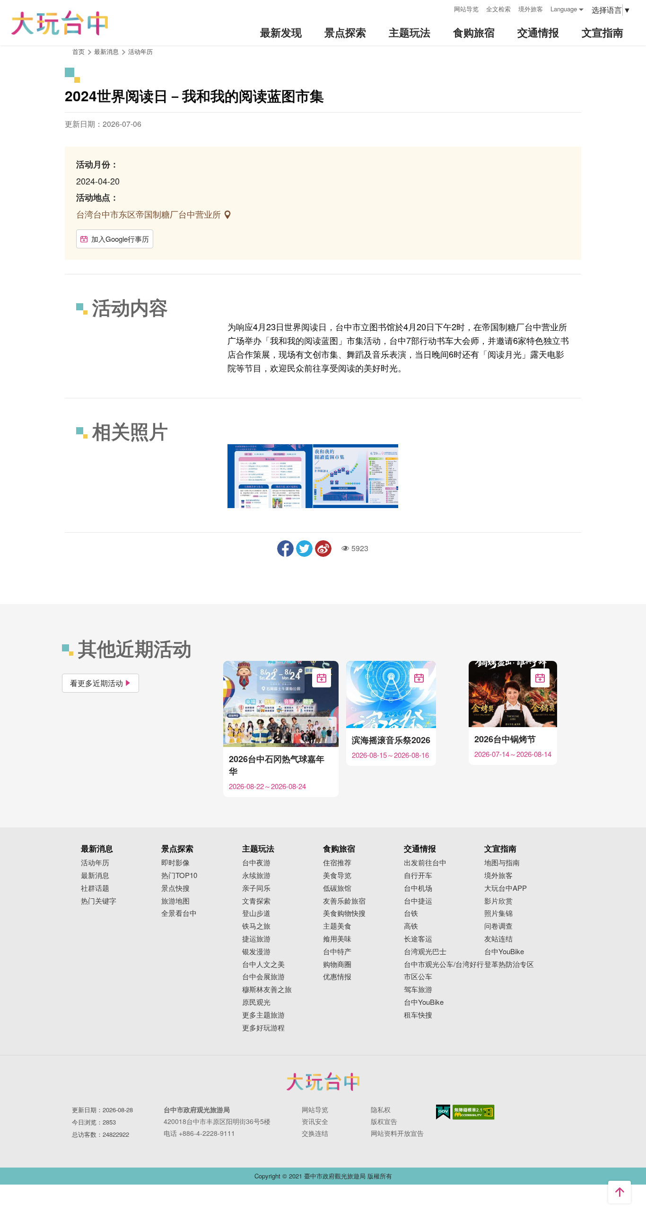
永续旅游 (256, 875)
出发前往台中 (425, 863)
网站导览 (466, 8)
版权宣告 (384, 1121)
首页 (78, 51)
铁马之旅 (256, 926)
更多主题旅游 (263, 1015)
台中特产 (337, 952)
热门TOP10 (179, 875)
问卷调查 (498, 926)
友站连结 (498, 939)
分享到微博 (323, 548)
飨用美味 (337, 939)
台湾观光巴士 (425, 952)
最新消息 (95, 875)
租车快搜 (418, 1015)
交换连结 (315, 1133)
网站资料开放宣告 (397, 1133)
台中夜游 (256, 863)
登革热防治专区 (509, 964)
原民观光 (256, 1002)
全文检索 (498, 8)
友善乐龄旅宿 (344, 901)
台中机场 (418, 888)
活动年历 (140, 51)
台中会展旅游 (263, 977)
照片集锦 (498, 913)
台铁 (411, 913)
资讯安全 (315, 1121)
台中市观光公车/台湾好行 (444, 964)
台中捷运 (418, 901)
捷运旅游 (256, 939)
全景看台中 (179, 913)
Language (563, 8)
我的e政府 (443, 1112)
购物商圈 (337, 964)
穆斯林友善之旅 (267, 989)
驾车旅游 (418, 989)
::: (443, 7)
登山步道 (256, 913)
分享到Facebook (285, 548)
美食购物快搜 (344, 913)
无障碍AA (474, 1112)
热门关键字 (98, 901)
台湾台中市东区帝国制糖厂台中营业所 (149, 214)
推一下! (304, 548)
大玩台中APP (505, 888)
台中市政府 (323, 1081)
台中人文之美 (263, 964)
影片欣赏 (498, 901)
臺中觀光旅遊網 (59, 22)
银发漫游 (256, 952)
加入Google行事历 (120, 239)
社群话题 (95, 888)
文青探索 (256, 901)
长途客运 (418, 939)
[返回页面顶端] (619, 1192)
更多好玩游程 (263, 1028)
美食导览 (337, 875)
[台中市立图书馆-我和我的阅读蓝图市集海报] (270, 476)
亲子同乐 (256, 888)
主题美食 (337, 926)
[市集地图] (355, 476)
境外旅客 (530, 8)
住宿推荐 (337, 863)
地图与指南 (502, 863)
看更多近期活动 (96, 682)
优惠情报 (337, 977)
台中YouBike (424, 1002)
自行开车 (418, 875)
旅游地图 (175, 901)
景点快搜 (175, 888)
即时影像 (175, 863)
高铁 (411, 926)
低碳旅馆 (337, 888)
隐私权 (381, 1109)
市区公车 (418, 977)
